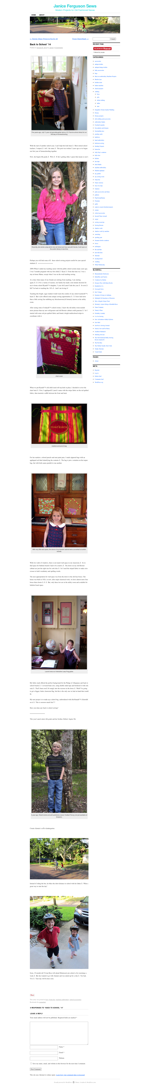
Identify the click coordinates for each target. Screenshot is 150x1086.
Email (61, 1052)
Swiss (96, 243)
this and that (98, 249)
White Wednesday (100, 265)
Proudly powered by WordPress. (63, 1082)
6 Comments (59, 48)
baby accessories (99, 70)
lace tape (97, 161)
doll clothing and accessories (103, 119)
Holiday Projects (99, 146)
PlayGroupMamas (100, 198)
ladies (98, 103)
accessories (98, 61)
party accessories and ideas (102, 192)
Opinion (97, 189)
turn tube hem (98, 252)
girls (98, 97)
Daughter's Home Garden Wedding (104, 110)
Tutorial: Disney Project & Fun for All (44, 39)
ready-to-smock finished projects (104, 207)
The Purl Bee (98, 343)
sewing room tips (99, 222)
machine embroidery (62, 999)
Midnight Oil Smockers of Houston (105, 298)
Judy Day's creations (100, 152)
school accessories (75, 999)
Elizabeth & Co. (99, 286)
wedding (97, 262)
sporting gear (98, 237)
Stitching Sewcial (99, 334)
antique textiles (99, 64)
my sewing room (99, 176)
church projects (99, 88)
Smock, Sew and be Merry (102, 328)
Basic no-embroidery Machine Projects (105, 76)
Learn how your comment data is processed (70, 1075)
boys (98, 94)
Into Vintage (98, 292)
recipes (97, 210)
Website (61, 1058)
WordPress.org (99, 382)
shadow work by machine (102, 231)
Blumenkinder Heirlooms (102, 274)
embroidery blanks (100, 122)
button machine (99, 85)
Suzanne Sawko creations (102, 240)
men (98, 106)
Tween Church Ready (80, 39)
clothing (97, 91)
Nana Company (99, 307)
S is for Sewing (99, 316)
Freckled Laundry (100, 125)
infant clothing (101, 100)
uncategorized (98, 258)
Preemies (97, 201)
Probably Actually (100, 313)
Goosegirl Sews (99, 289)
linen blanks (98, 164)
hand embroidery (99, 140)
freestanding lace (99, 131)
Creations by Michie (100, 280)
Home (33, 15)
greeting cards (99, 134)
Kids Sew (97, 155)
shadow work (98, 228)
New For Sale (99, 186)
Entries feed (98, 376)
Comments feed (99, 379)
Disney (97, 113)
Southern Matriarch (100, 331)
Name (61, 1047)
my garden (98, 173)
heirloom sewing (99, 143)
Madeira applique (99, 170)
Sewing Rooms (99, 225)
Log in (96, 373)
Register (97, 370)
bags (47, 999)
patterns (97, 195)
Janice (51, 48)
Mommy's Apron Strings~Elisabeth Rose (106, 304)
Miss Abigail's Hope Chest (102, 301)
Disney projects (99, 116)
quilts (96, 204)
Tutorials (97, 255)
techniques (98, 246)
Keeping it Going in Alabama (103, 295)
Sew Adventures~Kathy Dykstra (104, 319)
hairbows (97, 137)
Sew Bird (97, 322)
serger (96, 219)
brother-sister (98, 82)
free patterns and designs (102, 128)
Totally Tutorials (99, 349)
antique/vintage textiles (101, 67)
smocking (97, 234)
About (41, 15)
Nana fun (97, 180)
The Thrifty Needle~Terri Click (103, 346)
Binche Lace (98, 79)
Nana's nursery (99, 183)
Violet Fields (98, 352)
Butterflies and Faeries (101, 277)
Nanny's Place (99, 310)
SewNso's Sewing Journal (102, 325)
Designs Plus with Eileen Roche (104, 283)
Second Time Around (101, 216)
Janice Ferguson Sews (75, 6)
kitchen (97, 158)
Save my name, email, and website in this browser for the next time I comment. (59, 1063)
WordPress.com (91, 1082)
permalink (42, 1002)
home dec (52, 999)
